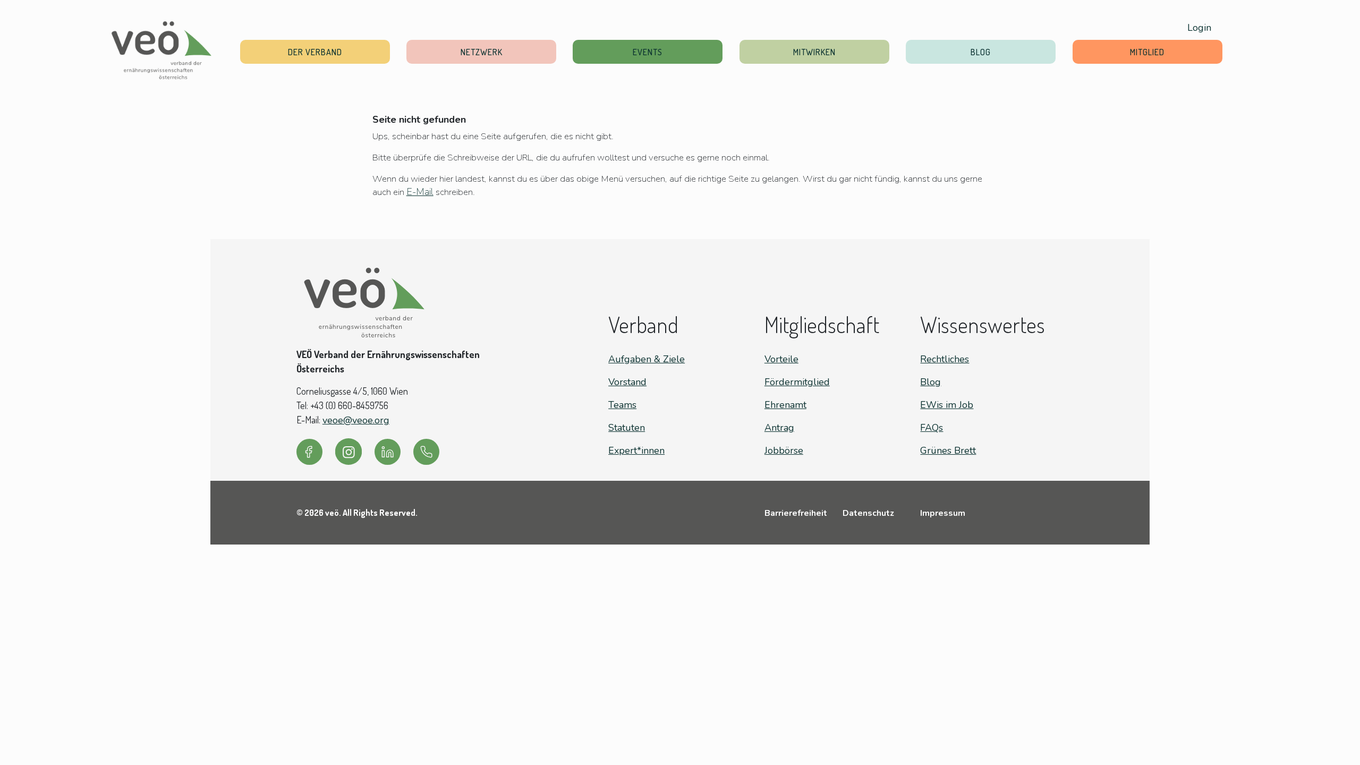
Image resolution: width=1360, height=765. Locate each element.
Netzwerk (482, 51)
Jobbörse (783, 450)
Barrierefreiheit (795, 513)
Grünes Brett (948, 450)
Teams (622, 404)
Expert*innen (636, 450)
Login (1199, 27)
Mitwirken (814, 51)
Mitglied (1147, 51)
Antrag (779, 427)
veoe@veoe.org (355, 420)
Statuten (626, 427)
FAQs (931, 427)
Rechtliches (944, 359)
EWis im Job (946, 404)
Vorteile (781, 359)
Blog (981, 51)
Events (647, 51)
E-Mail (420, 191)
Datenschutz (868, 513)
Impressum (942, 513)
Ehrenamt (785, 404)
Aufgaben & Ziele (646, 359)
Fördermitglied (797, 382)
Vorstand (627, 382)
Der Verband (315, 51)
